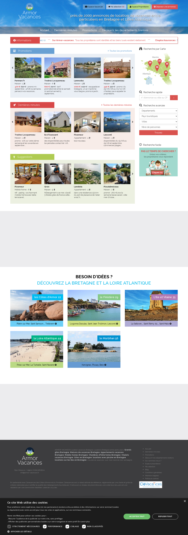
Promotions (89, 30)
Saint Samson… (37, 323)
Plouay (95, 365)
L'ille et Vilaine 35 (164, 297)
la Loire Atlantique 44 (47, 338)
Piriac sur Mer (23, 365)
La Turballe (36, 365)
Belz (102, 365)
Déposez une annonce (166, 7)
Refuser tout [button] (165, 516)
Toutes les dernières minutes (117, 105)
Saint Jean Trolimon (97, 323)
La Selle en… (137, 323)
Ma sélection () (117, 7)
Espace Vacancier (95, 7)
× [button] (185, 501)
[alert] (94, 516)
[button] (63, 531)
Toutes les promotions (120, 51)
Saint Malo (164, 323)
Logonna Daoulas (78, 323)
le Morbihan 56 (109, 338)
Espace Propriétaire (139, 7)
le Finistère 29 (109, 297)
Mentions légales (152, 476)
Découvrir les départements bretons (125, 30)
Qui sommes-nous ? (153, 461)
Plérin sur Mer (23, 323)
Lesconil (112, 323)
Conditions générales (153, 472)
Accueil (44, 30)
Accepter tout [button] (136, 516)
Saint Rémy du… (151, 323)
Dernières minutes (65, 30)
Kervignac (86, 365)
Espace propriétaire (152, 464)
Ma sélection (150, 467)
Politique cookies (152, 479)
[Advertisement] (94, 239)
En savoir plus (84, 521)
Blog (147, 470)
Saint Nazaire (48, 365)
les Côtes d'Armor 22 (47, 297)
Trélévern (49, 323)
